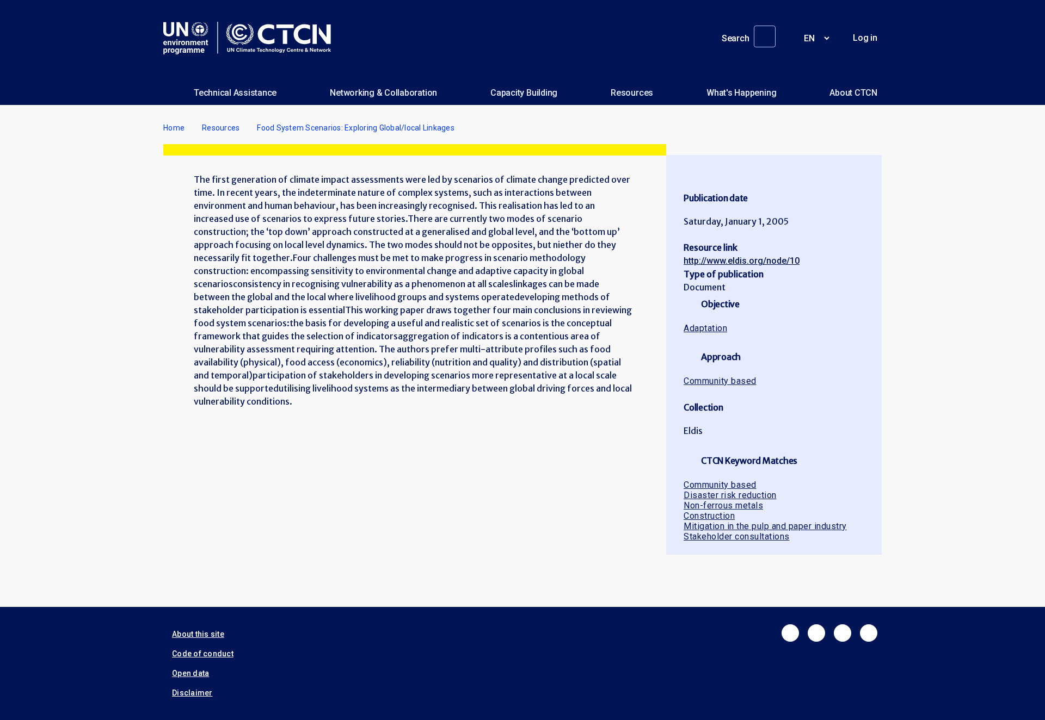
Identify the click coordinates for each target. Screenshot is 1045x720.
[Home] (251, 38)
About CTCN (853, 93)
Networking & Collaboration (383, 93)
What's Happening (741, 93)
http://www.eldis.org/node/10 (742, 261)
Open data (190, 673)
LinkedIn (842, 633)
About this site (198, 634)
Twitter (816, 633)
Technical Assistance (235, 93)
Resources (632, 93)
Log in (865, 38)
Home (174, 127)
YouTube (868, 633)
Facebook (790, 633)
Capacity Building (523, 93)
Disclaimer (192, 692)
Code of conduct (202, 653)
